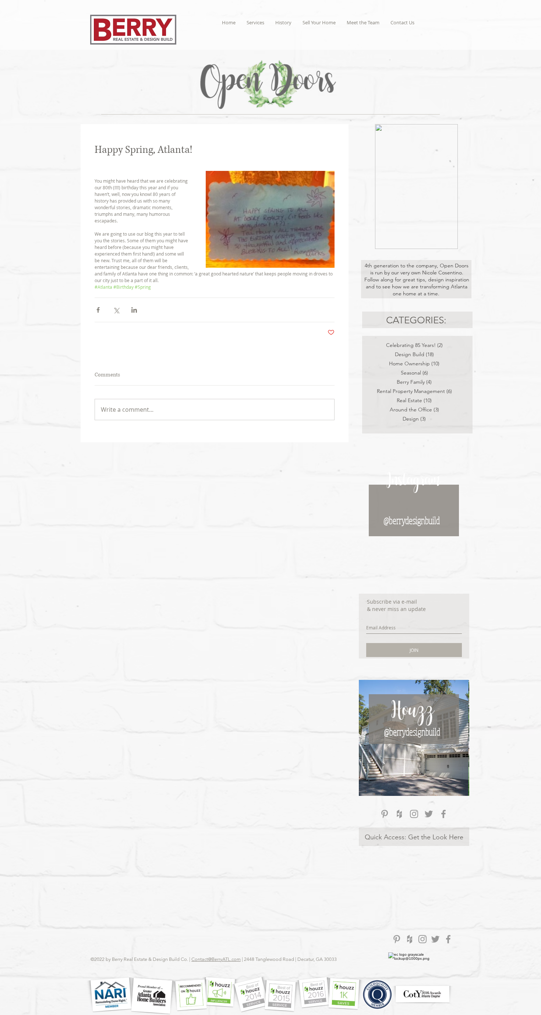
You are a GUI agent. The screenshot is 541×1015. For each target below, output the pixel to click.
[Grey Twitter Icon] (428, 813)
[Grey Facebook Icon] (443, 813)
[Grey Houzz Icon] (399, 813)
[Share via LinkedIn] (134, 309)
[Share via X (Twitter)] (116, 309)
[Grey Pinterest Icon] (384, 813)
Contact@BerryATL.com (216, 959)
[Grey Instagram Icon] (414, 813)
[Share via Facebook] (98, 309)
